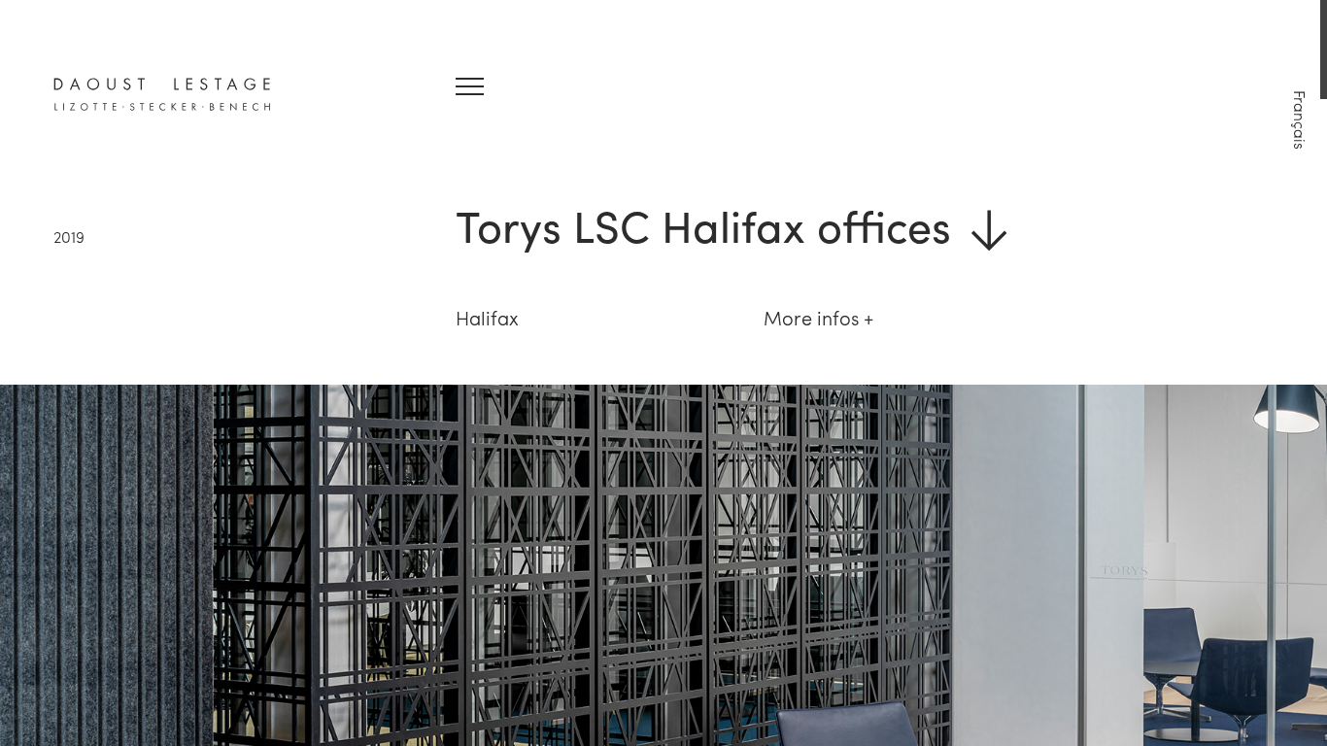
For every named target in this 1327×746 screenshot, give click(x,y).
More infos (811, 317)
